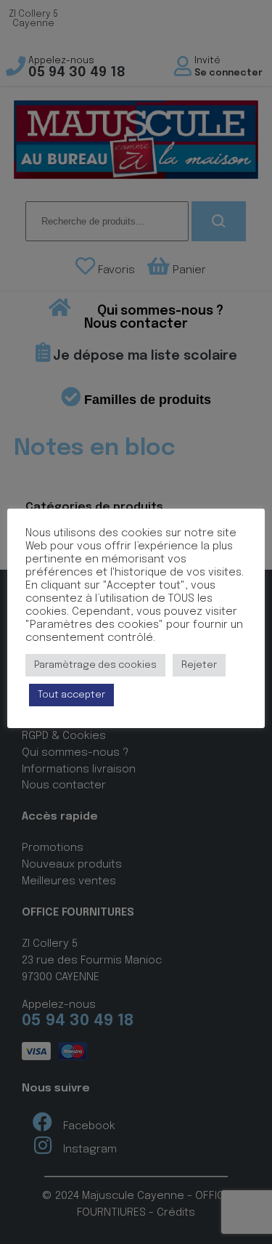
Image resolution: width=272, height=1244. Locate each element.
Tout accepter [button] (71, 695)
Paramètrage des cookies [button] (95, 665)
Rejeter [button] (199, 665)
